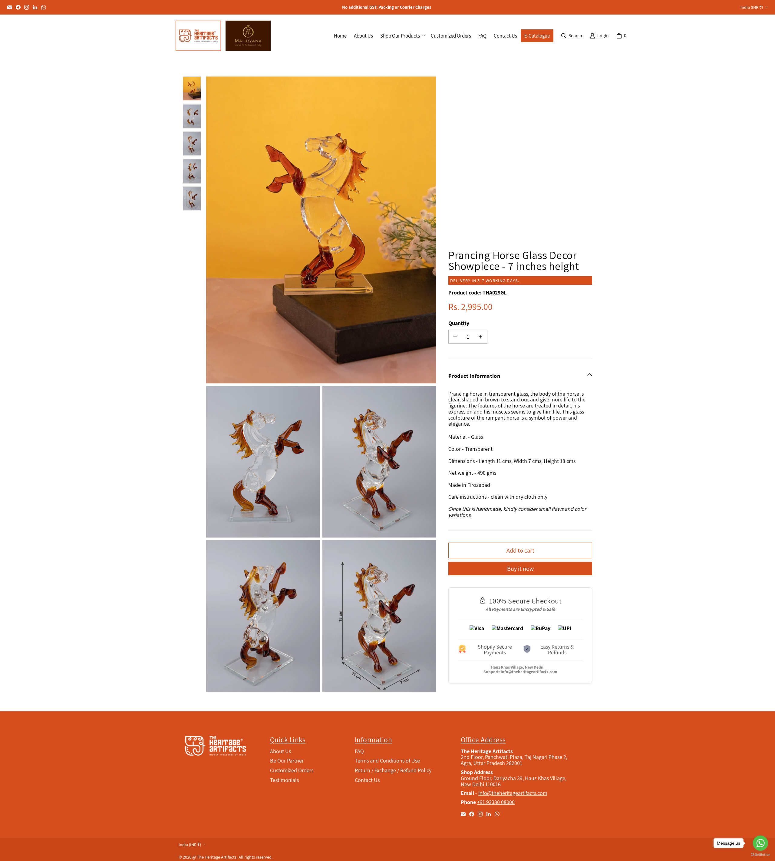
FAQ (359, 751)
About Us (280, 751)
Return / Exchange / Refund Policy (393, 770)
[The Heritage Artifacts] (198, 36)
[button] (402, 35)
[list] (322, 384)
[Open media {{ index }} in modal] (321, 230)
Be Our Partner (287, 760)
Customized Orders (291, 770)
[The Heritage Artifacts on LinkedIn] (35, 7)
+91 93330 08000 (496, 802)
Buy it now (520, 568)
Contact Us (367, 779)
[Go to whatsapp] (760, 843)
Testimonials (284, 779)
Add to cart (520, 550)
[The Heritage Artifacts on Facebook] (18, 7)
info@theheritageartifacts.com (529, 671)
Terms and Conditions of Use (387, 760)
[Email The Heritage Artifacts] (9, 7)
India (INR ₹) (751, 7)
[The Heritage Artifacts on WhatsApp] (43, 7)
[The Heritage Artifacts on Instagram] (26, 7)
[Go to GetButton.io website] (760, 855)
